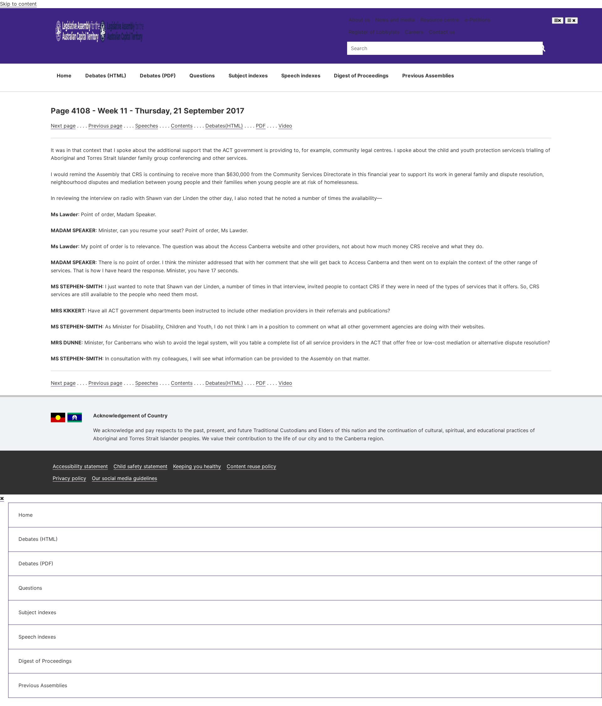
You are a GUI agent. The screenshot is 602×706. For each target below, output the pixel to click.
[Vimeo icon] (544, 463)
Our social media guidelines (124, 478)
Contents (182, 126)
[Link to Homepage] (100, 32)
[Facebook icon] (514, 463)
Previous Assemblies (428, 75)
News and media (395, 20)
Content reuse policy (251, 466)
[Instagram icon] (499, 463)
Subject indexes (248, 75)
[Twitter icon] (529, 463)
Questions (202, 75)
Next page (63, 126)
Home (64, 75)
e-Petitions (477, 20)
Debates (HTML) (105, 75)
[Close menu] (2, 498)
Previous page (105, 126)
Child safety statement (140, 466)
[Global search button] (541, 47)
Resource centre (439, 20)
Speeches (146, 126)
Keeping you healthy (197, 466)
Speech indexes (300, 75)
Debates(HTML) (224, 126)
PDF (261, 126)
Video (285, 126)
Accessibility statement (80, 466)
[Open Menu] (557, 20)
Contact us (442, 32)
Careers (414, 32)
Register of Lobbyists (374, 32)
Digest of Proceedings (361, 75)
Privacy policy (69, 478)
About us (359, 20)
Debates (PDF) (158, 75)
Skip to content (18, 4)
